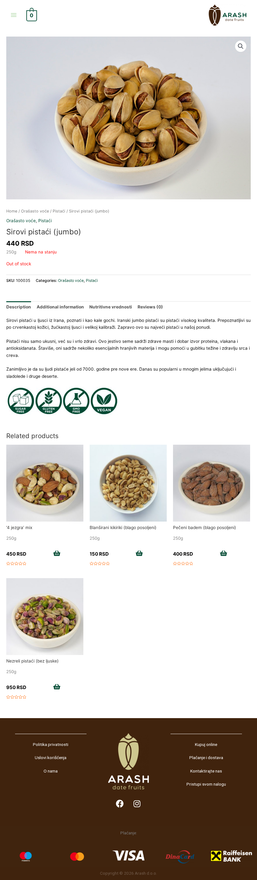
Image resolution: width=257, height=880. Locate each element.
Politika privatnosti (50, 744)
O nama (51, 770)
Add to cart (41, 554)
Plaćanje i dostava (206, 757)
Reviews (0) (150, 306)
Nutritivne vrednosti (110, 306)
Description (18, 306)
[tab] (18, 306)
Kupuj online (206, 744)
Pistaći (59, 211)
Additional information (60, 306)
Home (11, 211)
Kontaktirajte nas (206, 770)
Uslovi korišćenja (50, 757)
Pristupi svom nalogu (206, 784)
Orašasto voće (35, 211)
